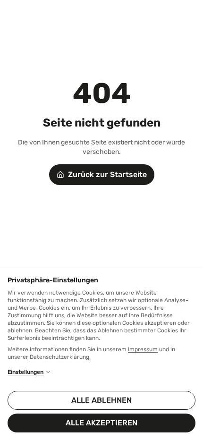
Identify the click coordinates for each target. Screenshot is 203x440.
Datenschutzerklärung (59, 357)
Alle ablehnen (101, 400)
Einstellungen (25, 372)
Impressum (143, 349)
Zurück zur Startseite (107, 174)
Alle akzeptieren (101, 422)
